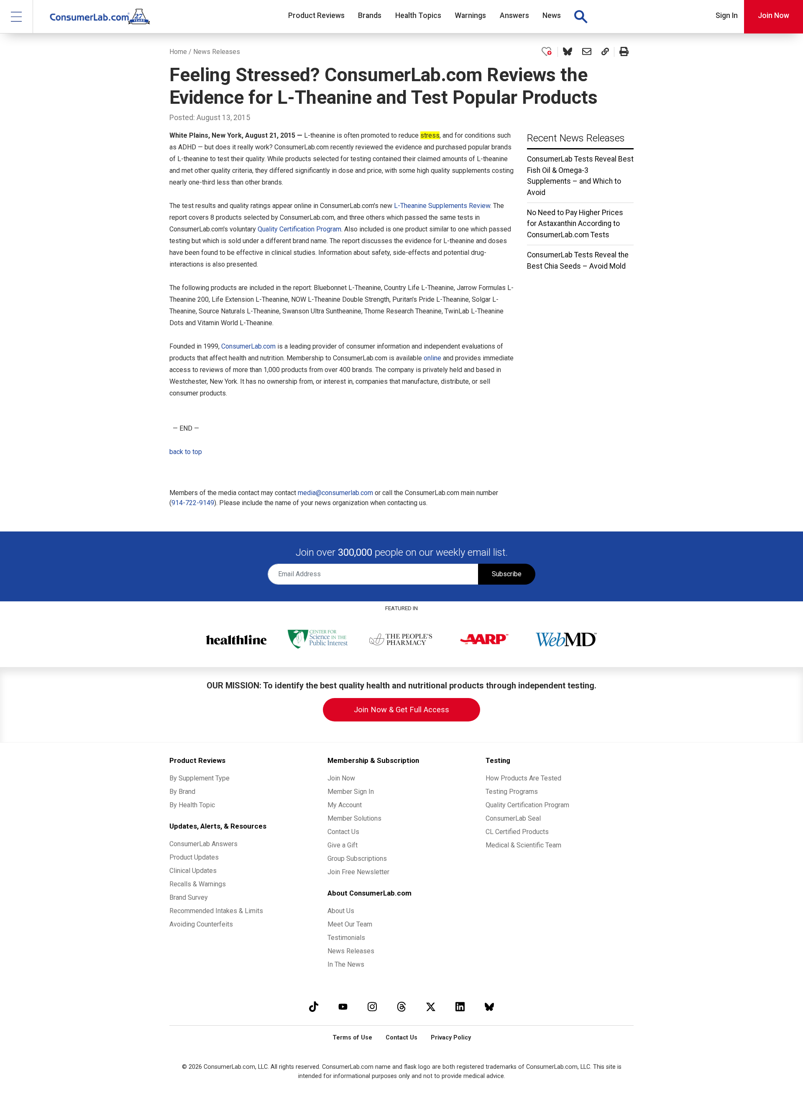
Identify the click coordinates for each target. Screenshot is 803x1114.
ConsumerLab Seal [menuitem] (513, 818)
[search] (580, 16)
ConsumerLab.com (248, 346)
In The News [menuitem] (345, 964)
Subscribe (507, 574)
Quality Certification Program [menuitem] (527, 805)
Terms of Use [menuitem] (352, 1037)
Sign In (727, 15)
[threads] (401, 1006)
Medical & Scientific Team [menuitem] (523, 845)
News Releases (216, 52)
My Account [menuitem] (344, 805)
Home (178, 52)
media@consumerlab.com (335, 493)
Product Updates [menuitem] (194, 857)
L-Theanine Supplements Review (442, 206)
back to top (185, 452)
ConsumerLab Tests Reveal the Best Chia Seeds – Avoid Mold (578, 260)
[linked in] (460, 1006)
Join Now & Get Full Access (401, 709)
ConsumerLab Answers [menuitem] (203, 844)
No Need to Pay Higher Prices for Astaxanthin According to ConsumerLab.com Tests (575, 223)
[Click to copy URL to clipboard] (605, 52)
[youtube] (343, 1006)
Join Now (773, 15)
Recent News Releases (576, 138)
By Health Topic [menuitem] (192, 805)
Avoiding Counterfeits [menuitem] (201, 924)
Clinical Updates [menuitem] (193, 871)
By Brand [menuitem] (182, 792)
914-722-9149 (192, 503)
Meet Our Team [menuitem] (349, 924)
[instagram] (372, 1006)
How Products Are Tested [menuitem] (523, 778)
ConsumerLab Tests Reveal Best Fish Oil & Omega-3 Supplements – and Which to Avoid (580, 175)
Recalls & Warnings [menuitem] (197, 884)
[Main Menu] (16, 16)
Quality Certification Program (299, 229)
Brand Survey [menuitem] (188, 897)
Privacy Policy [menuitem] (451, 1037)
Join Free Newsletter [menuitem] (358, 872)
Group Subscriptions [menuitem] (357, 858)
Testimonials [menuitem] (346, 938)
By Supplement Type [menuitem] (199, 778)
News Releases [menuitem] (350, 951)
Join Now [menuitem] (341, 778)
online (432, 358)
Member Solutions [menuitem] (354, 818)
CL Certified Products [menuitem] (517, 832)
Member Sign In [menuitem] (350, 792)
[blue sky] (489, 1006)
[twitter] (430, 1006)
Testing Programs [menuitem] (512, 792)
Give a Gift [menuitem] (342, 845)
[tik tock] (313, 1006)
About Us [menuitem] (340, 911)
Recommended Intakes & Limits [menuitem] (216, 911)
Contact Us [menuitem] (343, 832)
